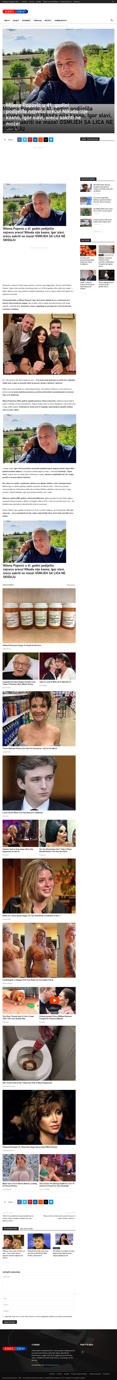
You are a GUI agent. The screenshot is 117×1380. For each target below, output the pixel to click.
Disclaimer (76, 1)
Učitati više (96, 231)
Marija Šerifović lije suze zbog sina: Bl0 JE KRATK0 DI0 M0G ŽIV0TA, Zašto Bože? (38, 1253)
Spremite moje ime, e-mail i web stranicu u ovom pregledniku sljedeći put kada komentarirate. (39, 1316)
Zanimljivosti (61, 20)
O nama (31, 1)
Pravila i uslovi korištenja (50, 1)
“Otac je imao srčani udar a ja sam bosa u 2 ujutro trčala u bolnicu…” (59, 1217)
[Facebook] (112, 1)
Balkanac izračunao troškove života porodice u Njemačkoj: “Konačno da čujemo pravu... (106, 262)
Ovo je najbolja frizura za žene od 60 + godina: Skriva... (106, 284)
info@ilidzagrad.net (52, 1365)
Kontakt (38, 1)
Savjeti (16, 20)
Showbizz (26, 20)
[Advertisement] (39, 165)
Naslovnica (6, 26)
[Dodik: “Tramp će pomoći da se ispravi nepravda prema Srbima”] (88, 275)
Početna (24, 1)
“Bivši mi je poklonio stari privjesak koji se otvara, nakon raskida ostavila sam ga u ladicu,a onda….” (18, 1218)
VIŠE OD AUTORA (26, 1229)
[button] (111, 21)
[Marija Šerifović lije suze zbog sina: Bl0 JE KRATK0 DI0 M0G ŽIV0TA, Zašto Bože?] (39, 1241)
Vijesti (7, 20)
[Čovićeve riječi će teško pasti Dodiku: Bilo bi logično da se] (86, 223)
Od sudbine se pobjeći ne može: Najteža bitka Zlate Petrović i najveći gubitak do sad (64, 1253)
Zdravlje (38, 20)
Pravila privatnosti (65, 1)
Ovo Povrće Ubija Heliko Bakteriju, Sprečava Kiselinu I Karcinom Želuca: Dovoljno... (102, 200)
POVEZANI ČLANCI (10, 1229)
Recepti (48, 20)
